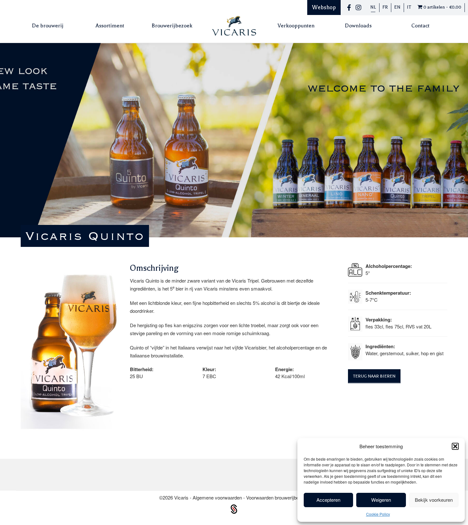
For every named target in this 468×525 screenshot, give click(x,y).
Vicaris (182, 497)
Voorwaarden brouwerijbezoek (277, 497)
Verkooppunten (296, 26)
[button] (455, 446)
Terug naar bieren (374, 376)
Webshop (324, 7)
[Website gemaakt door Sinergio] (234, 508)
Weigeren (381, 499)
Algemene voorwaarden (218, 497)
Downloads (358, 26)
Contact (420, 26)
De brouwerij (47, 26)
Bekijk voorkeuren (434, 499)
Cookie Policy (378, 514)
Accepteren (328, 499)
